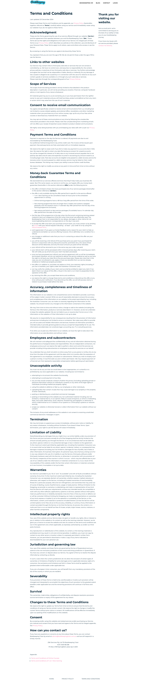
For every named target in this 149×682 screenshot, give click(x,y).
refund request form (39, 227)
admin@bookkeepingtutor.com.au (64, 636)
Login (115, 3)
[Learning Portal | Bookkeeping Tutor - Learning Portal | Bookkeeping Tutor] (38, 3)
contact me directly (105, 45)
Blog (98, 3)
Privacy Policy (78, 23)
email (36, 225)
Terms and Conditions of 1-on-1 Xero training (46, 661)
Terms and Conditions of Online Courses (45, 658)
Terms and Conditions (91, 679)
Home (51, 679)
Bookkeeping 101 (86, 3)
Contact (106, 3)
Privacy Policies (75, 79)
